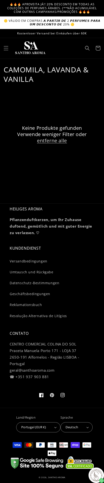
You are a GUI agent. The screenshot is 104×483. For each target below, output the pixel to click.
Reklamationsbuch (26, 304)
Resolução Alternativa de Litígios (38, 316)
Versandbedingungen (28, 261)
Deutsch (72, 427)
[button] (6, 48)
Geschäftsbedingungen (30, 293)
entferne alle (52, 141)
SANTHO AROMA (56, 477)
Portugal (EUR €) (33, 427)
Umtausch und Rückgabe (31, 272)
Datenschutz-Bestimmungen (34, 283)
